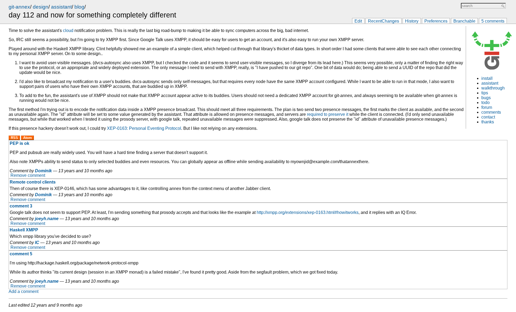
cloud (68, 30)
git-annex (19, 7)
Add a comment (23, 291)
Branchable (464, 21)
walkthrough (493, 88)
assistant (61, 7)
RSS (14, 138)
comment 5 (21, 254)
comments (491, 112)
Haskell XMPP (24, 230)
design (40, 7)
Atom (27, 138)
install (487, 78)
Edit (358, 21)
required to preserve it (327, 114)
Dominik (43, 170)
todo (485, 102)
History (411, 21)
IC (37, 242)
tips (484, 93)
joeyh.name (47, 218)
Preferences (435, 21)
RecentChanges (383, 21)
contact (488, 117)
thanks (487, 122)
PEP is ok (19, 143)
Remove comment (27, 175)
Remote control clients (33, 182)
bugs (486, 97)
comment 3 (21, 206)
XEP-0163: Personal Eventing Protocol (144, 128)
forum (486, 107)
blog (79, 7)
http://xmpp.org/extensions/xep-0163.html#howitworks (308, 212)
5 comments (492, 21)
